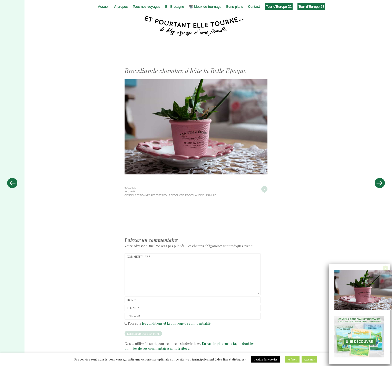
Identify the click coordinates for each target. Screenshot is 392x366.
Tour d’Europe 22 (279, 7)
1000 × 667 (130, 191)
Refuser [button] (292, 359)
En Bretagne (174, 7)
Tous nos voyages (146, 7)
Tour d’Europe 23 (311, 7)
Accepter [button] (309, 359)
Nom (131, 300)
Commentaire (138, 257)
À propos (121, 7)
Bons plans (234, 7)
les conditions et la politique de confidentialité (176, 323)
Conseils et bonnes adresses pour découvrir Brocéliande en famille (170, 195)
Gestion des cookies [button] (265, 359)
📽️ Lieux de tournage (205, 7)
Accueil (103, 7)
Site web (133, 316)
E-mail (133, 308)
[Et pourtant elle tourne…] (196, 26)
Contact (254, 7)
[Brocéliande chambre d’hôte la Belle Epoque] (196, 173)
